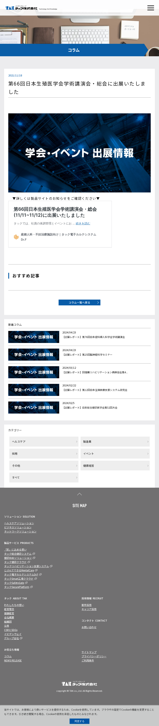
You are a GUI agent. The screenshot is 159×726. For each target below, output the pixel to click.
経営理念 (9, 609)
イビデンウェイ (13, 634)
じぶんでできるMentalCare (19, 570)
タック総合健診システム (17, 553)
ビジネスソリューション (17, 527)
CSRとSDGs (10, 630)
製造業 (87, 441)
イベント (88, 453)
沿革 (6, 625)
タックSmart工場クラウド (18, 578)
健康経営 (88, 466)
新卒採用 (87, 605)
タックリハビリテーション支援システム (26, 566)
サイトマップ (89, 652)
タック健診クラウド (15, 562)
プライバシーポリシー (94, 656)
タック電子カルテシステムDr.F (21, 574)
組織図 (8, 621)
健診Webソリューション (18, 557)
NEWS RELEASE (13, 660)
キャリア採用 (89, 609)
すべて (16, 477)
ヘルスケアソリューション (19, 523)
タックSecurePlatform (16, 587)
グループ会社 (11, 638)
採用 (14, 453)
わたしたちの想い (14, 605)
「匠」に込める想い (15, 549)
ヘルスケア (18, 441)
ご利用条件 (88, 660)
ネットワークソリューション (20, 531)
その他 (16, 466)
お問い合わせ (89, 627)
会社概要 (9, 617)
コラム (8, 656)
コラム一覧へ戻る (79, 302)
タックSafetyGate (14, 582)
